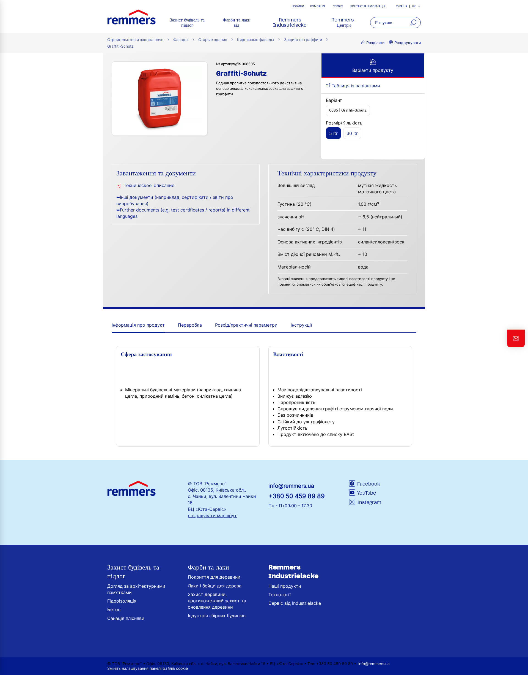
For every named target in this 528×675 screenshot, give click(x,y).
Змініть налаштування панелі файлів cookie (147, 668)
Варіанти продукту (372, 70)
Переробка (190, 325)
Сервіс (338, 6)
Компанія (317, 6)
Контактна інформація (368, 6)
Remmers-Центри (343, 22)
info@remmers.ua (291, 485)
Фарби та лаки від (237, 22)
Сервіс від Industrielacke (294, 603)
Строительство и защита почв (135, 39)
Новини (298, 6)
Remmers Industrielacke (290, 22)
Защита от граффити (303, 39)
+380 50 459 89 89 (296, 496)
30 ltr (352, 133)
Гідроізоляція (121, 601)
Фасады (180, 39)
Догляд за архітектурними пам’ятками (136, 589)
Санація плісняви (125, 618)
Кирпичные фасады (255, 39)
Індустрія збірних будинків (217, 615)
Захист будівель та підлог (187, 22)
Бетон (113, 609)
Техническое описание (149, 185)
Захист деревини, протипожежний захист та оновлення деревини (217, 601)
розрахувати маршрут (212, 515)
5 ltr (333, 133)
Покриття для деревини (214, 577)
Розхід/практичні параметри (246, 325)
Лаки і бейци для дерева (214, 586)
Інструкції (301, 325)
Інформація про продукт (138, 325)
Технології (279, 594)
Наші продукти (284, 586)
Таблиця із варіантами (355, 85)
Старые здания (212, 39)
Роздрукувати (407, 42)
